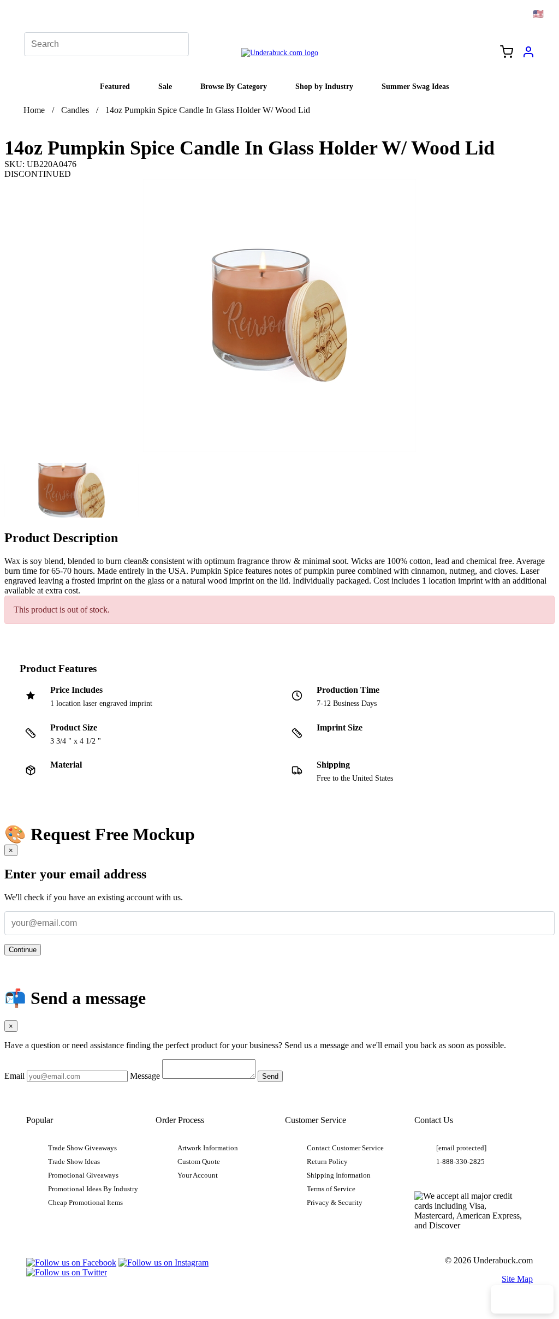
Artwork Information (207, 1148)
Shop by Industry (324, 86)
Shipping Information (339, 1175)
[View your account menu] (528, 55)
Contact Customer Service (345, 1148)
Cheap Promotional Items (85, 1203)
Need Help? (522, 1299)
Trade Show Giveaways (82, 1148)
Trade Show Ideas (74, 1162)
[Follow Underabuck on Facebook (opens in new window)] (71, 1262)
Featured (115, 86)
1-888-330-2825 (460, 1162)
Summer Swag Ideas (415, 86)
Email (14, 1075)
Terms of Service (331, 1189)
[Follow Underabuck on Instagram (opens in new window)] (163, 1262)
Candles (75, 110)
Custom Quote (198, 1162)
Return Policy (327, 1162)
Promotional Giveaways (83, 1175)
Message (145, 1075)
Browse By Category (233, 86)
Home (34, 110)
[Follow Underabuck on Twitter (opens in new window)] (66, 1272)
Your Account (197, 1175)
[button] (71, 490)
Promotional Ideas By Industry (93, 1189)
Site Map (517, 1279)
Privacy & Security (334, 1203)
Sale (165, 86)
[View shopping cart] (506, 53)
